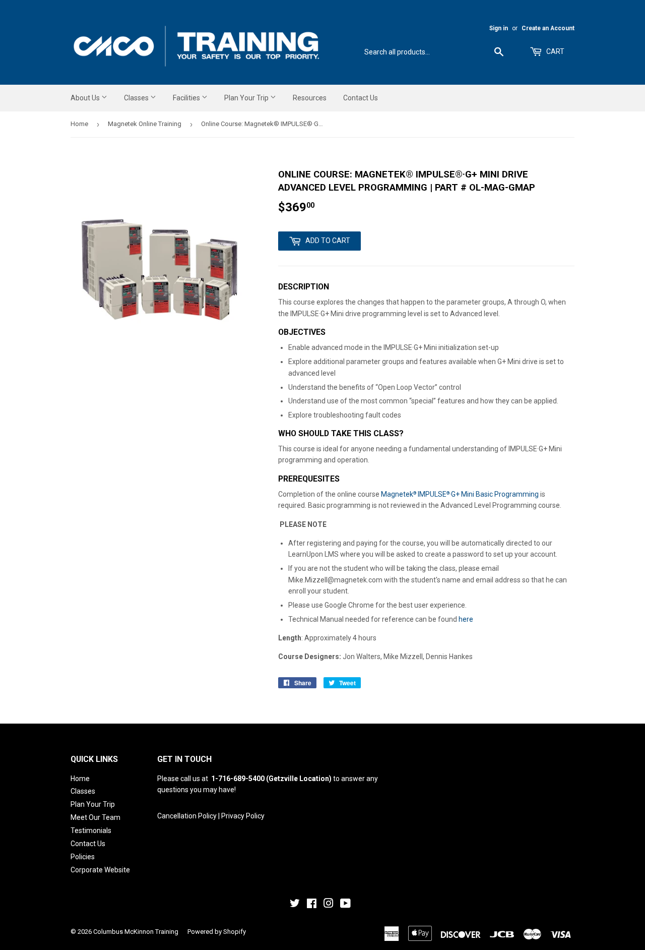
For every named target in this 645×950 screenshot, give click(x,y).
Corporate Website (100, 870)
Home (79, 124)
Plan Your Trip (247, 98)
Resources (310, 98)
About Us (86, 98)
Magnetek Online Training (144, 124)
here (466, 619)
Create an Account (548, 28)
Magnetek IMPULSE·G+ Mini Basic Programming (460, 494)
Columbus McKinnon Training (135, 931)
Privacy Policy (243, 816)
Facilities (187, 98)
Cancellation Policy (187, 816)
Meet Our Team (95, 817)
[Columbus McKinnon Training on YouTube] (345, 905)
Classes (137, 98)
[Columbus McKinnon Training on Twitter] (295, 905)
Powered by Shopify (216, 931)
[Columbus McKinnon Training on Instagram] (329, 905)
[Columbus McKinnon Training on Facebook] (311, 905)
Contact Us (360, 98)
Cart (554, 51)
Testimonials (91, 830)
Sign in (498, 28)
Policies (83, 857)
